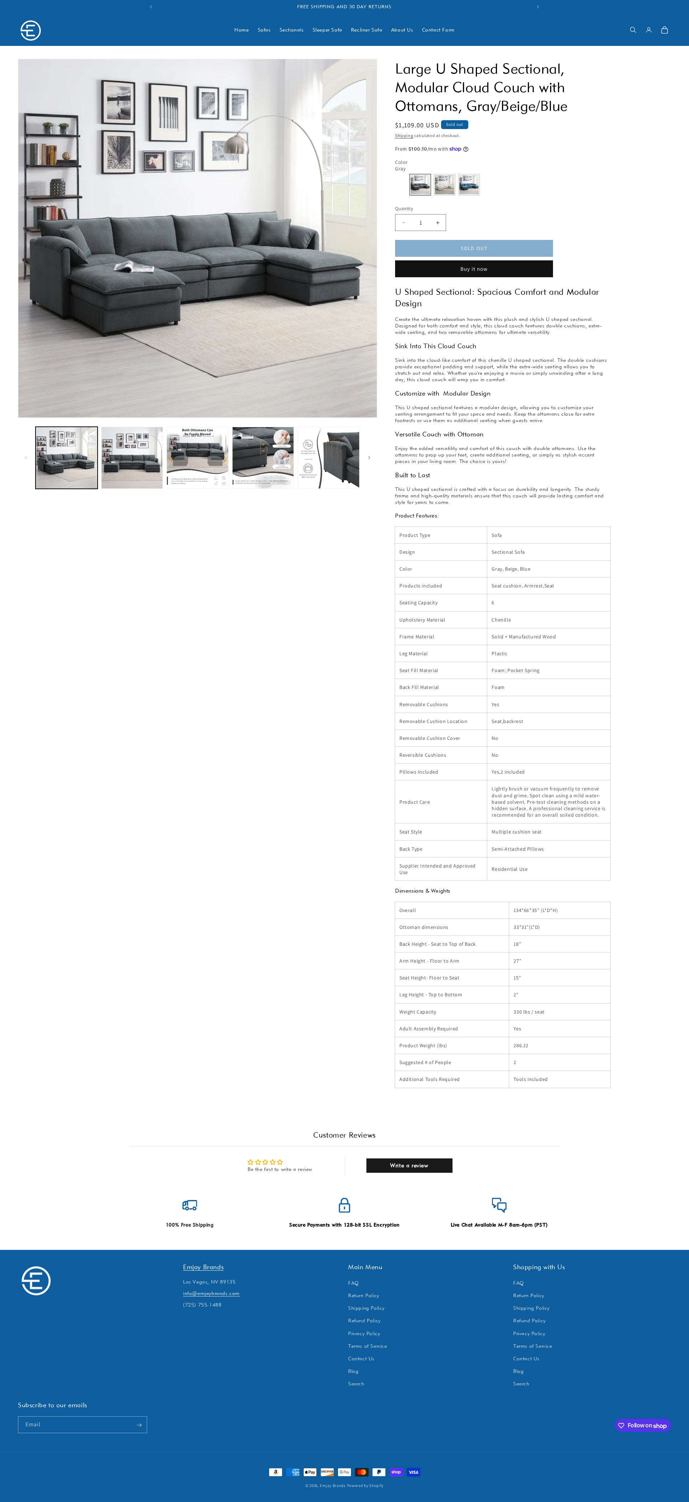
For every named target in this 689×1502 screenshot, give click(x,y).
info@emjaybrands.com (211, 1293)
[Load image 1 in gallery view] (67, 458)
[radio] (420, 184)
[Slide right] (369, 458)
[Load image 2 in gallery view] (132, 458)
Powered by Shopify (365, 1485)
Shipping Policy (366, 1308)
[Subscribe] (139, 1425)
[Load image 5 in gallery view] (328, 458)
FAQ (353, 1283)
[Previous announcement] (151, 7)
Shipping (404, 135)
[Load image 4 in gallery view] (263, 458)
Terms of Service (367, 1346)
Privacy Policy (364, 1333)
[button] (633, 30)
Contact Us (361, 1358)
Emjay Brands (203, 1267)
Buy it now (474, 268)
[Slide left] (26, 458)
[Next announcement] (538, 7)
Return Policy (363, 1295)
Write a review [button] (409, 1165)
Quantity (404, 209)
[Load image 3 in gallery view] (198, 458)
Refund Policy (364, 1320)
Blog (353, 1371)
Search (356, 1384)
